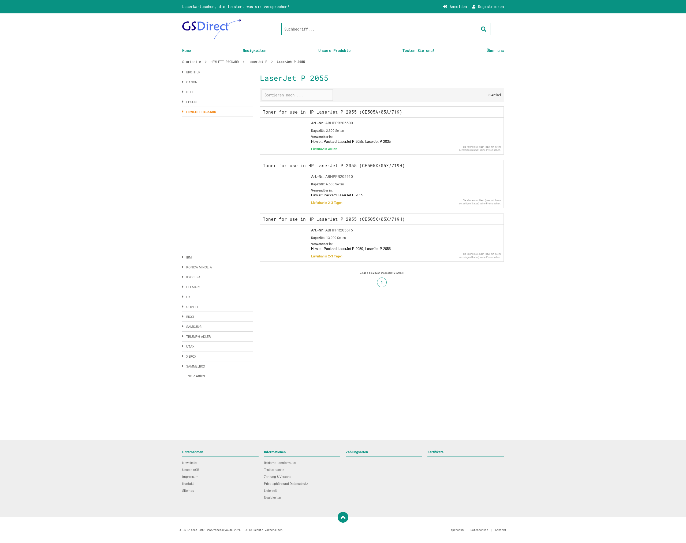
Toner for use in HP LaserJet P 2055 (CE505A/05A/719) (332, 112)
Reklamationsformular (280, 463)
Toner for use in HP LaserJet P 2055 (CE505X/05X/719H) (334, 165)
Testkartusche (274, 470)
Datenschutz (479, 530)
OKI (188, 297)
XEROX (191, 356)
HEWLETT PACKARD (201, 112)
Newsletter (189, 463)
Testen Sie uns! (418, 50)
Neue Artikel (196, 376)
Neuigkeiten (254, 50)
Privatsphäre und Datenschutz (286, 484)
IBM (189, 257)
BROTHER (193, 72)
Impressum (190, 477)
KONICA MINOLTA (199, 267)
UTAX (190, 347)
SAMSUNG (194, 327)
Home (186, 50)
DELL (189, 92)
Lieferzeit (270, 491)
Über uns (495, 50)
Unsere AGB (190, 470)
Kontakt (188, 484)
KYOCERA (193, 277)
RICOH (191, 317)
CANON (191, 82)
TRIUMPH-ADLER (198, 337)
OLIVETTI (192, 307)
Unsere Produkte (334, 50)
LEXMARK (193, 287)
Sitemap (188, 491)
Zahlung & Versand (278, 477)
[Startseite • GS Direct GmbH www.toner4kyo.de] (211, 29)
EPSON (191, 102)
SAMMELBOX (195, 366)
